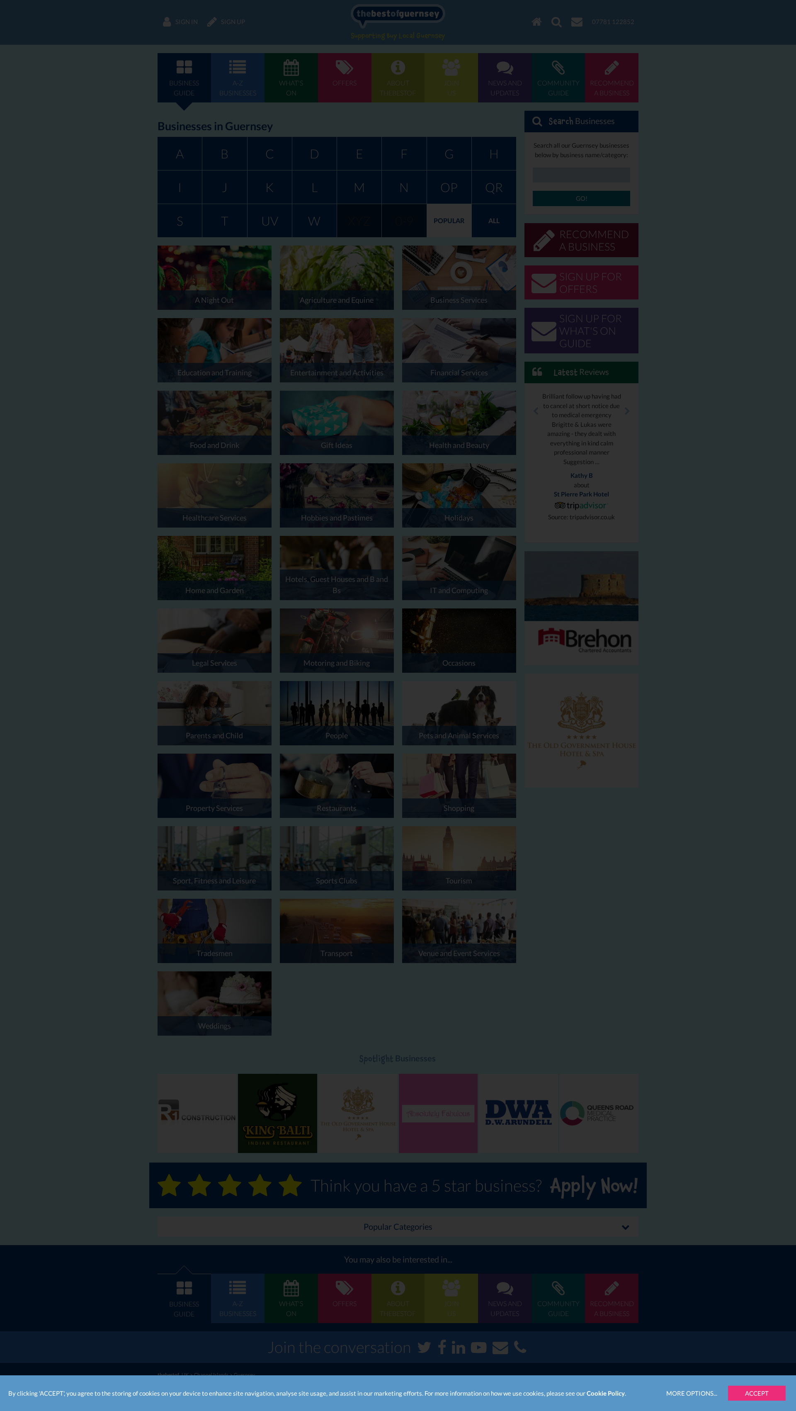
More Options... (691, 1393)
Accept (757, 1393)
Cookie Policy (606, 1393)
